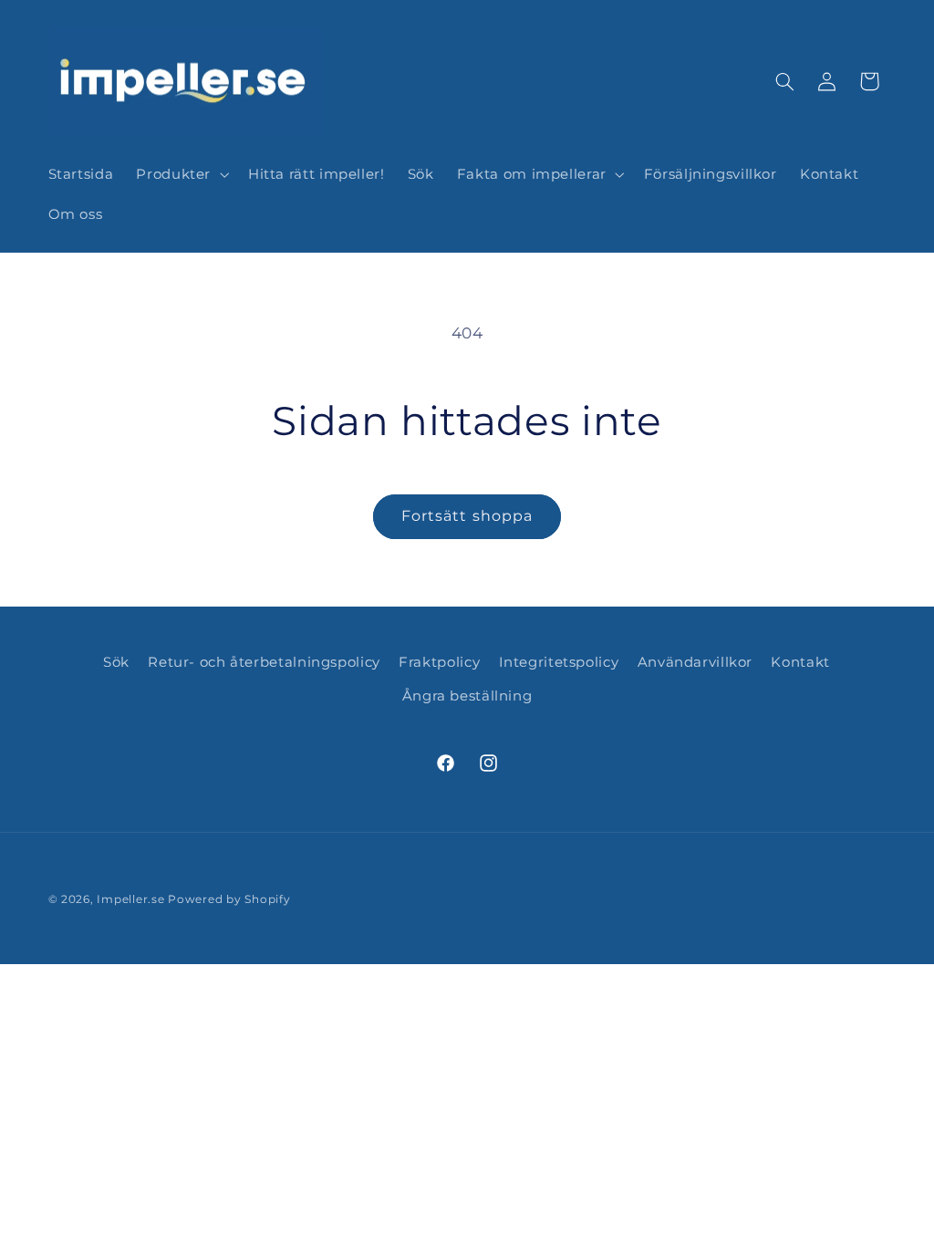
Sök (116, 662)
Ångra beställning (467, 696)
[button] (181, 174)
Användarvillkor (695, 662)
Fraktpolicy (439, 662)
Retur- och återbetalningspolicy (264, 662)
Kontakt (800, 662)
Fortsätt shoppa (467, 515)
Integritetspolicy (559, 662)
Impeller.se (130, 899)
